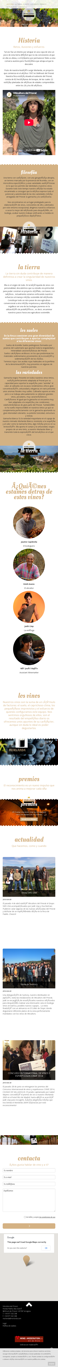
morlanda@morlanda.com (12, 1318)
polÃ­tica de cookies (39, 1359)
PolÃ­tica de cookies (9, 1326)
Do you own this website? (17, 1248)
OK (46, 1248)
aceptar (51, 1364)
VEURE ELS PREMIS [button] (29, 819)
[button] (29, 1261)
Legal (4, 1323)
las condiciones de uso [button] (47, 1217)
